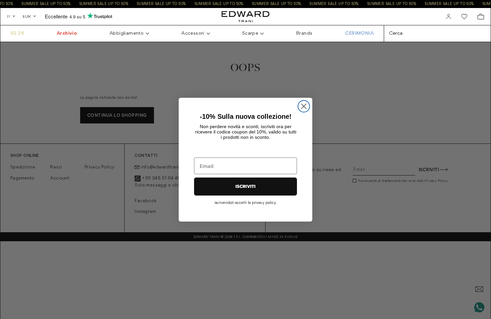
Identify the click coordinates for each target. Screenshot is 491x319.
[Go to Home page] (245, 16)
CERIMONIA (359, 33)
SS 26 (17, 33)
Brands (304, 33)
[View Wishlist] (464, 16)
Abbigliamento (127, 33)
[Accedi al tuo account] (448, 16)
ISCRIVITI (245, 186)
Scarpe (250, 33)
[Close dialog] (304, 106)
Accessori (192, 33)
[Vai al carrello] (481, 16)
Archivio (67, 33)
